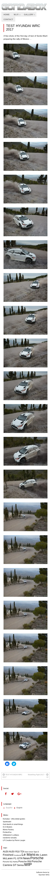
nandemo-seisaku (10, 838)
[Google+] (19, 794)
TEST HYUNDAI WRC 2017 (23, 27)
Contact (8, 19)
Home (6, 14)
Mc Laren (41, 854)
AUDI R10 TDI (16, 851)
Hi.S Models (7, 827)
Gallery (28, 14)
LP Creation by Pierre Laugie (14, 840)
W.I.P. (16, 14)
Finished (8, 854)
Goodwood (17, 855)
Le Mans (28, 854)
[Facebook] (5, 794)
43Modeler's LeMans (11, 835)
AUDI (5, 851)
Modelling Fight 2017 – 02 (38, 776)
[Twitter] (12, 794)
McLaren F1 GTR (13, 858)
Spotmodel (7, 822)
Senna (20, 865)
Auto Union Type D (32, 852)
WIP (28, 864)
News (26, 858)
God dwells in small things (13, 824)
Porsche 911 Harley (10, 862)
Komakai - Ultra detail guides (14, 819)
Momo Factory (8, 830)
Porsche (36, 858)
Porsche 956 (24, 861)
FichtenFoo (7, 832)
